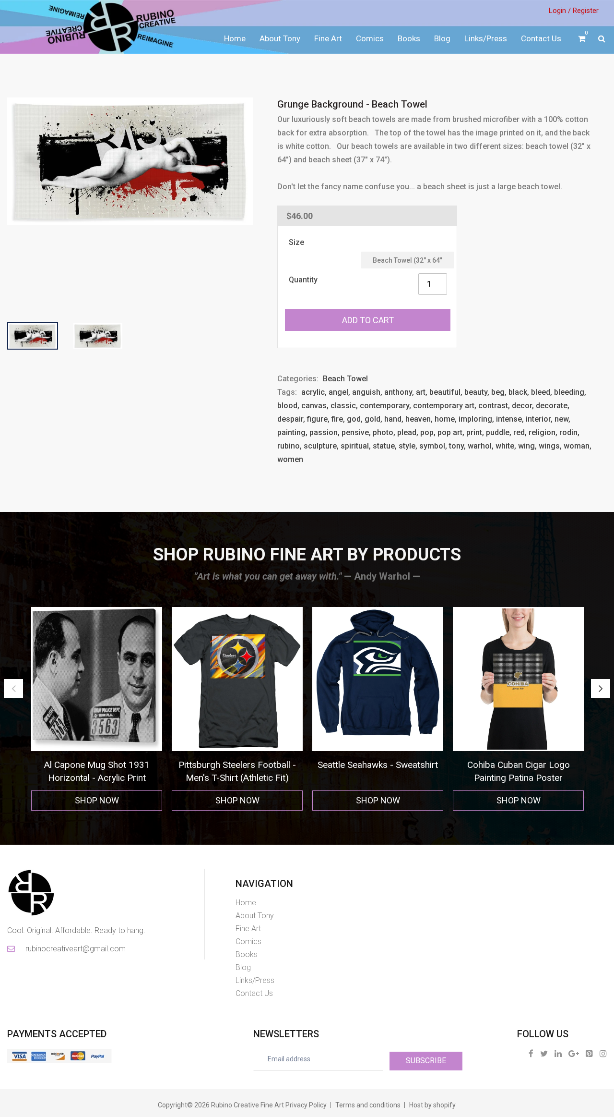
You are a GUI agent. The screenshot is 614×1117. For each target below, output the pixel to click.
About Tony (280, 38)
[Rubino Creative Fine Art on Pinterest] (589, 1053)
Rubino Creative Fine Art (247, 1105)
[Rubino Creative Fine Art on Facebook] (531, 1053)
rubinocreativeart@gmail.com (75, 948)
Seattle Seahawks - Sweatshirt (237, 764)
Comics (370, 38)
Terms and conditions (368, 1105)
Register (586, 10)
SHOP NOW (97, 800)
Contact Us (541, 38)
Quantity (303, 279)
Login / (560, 10)
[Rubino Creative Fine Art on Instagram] (603, 1053)
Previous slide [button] (13, 688)
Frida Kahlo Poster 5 (518, 764)
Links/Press (485, 38)
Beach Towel (345, 378)
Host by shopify (432, 1105)
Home (235, 38)
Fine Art (328, 38)
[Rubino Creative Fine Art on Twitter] (544, 1053)
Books (409, 38)
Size (296, 242)
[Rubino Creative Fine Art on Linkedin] (558, 1053)
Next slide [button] (600, 688)
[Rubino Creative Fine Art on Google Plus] (573, 1053)
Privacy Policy (306, 1105)
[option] (96, 709)
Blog (442, 38)
